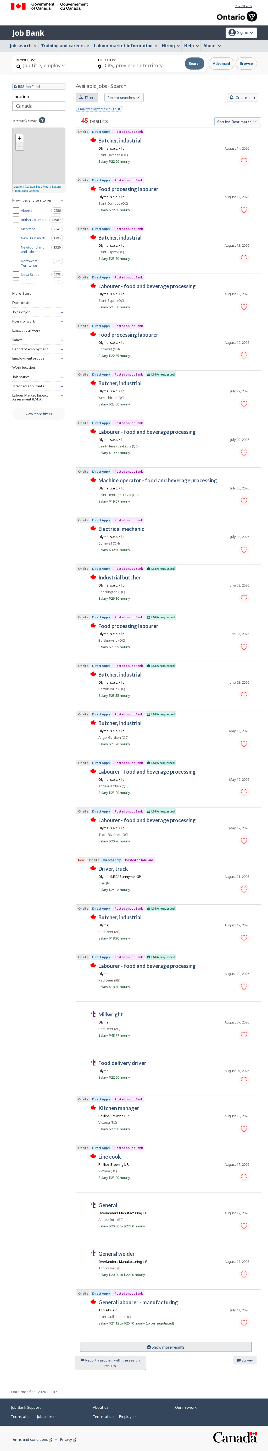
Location (20, 96)
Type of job (38, 313)
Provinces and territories (38, 201)
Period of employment (38, 350)
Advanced (221, 63)
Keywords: (25, 60)
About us (100, 1407)
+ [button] (19, 138)
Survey (247, 1360)
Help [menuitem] (189, 46)
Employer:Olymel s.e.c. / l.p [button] (97, 109)
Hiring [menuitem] (168, 46)
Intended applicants (38, 387)
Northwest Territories (42, 263)
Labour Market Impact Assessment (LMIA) (38, 398)
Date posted (38, 303)
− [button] (19, 146)
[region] (38, 160)
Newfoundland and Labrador (42, 249)
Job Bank (28, 33)
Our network (186, 1407)
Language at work (38, 331)
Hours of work (38, 322)
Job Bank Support (26, 1407)
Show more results (168, 1346)
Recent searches (121, 97)
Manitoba (42, 228)
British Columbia (42, 219)
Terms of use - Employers (115, 1416)
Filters (89, 97)
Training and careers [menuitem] (63, 46)
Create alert (245, 97)
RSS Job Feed (28, 86)
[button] (244, 161)
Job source (38, 378)
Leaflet (18, 186)
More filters (38, 294)
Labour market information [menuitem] (123, 46)
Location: (107, 60)
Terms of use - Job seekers (34, 1416)
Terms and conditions (31, 1439)
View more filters (38, 413)
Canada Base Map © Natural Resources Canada (37, 188)
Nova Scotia (42, 274)
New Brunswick (42, 238)
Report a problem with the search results (112, 1363)
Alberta (42, 210)
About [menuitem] (209, 46)
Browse (246, 63)
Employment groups (38, 359)
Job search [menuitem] (21, 46)
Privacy (68, 1439)
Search (194, 63)
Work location (38, 368)
